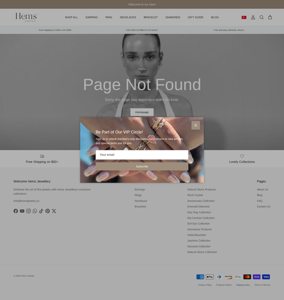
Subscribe (142, 166)
